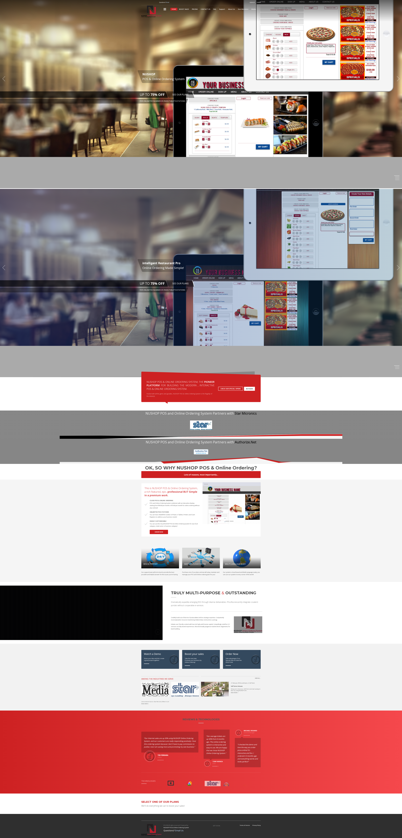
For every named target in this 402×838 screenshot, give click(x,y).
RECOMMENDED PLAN (162, 97)
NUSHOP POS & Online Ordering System (176, 827)
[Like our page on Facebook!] (142, 2)
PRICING (195, 9)
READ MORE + (145, 703)
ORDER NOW (159, 532)
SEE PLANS (145, 97)
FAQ (214, 9)
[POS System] (248, 39)
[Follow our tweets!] (151, 2)
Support (222, 9)
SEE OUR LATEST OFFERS (212, 284)
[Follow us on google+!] (147, 2)
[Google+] (227, 825)
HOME (174, 9)
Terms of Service (245, 825)
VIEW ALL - (258, 678)
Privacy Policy (256, 825)
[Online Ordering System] (248, 83)
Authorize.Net (245, 442)
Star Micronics (243, 9)
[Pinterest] (155, 2)
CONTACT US (205, 9)
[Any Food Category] (248, 128)
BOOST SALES (184, 9)
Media (253, 9)
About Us (231, 9)
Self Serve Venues (237, 686)
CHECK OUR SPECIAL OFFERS (230, 389)
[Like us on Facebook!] (222, 825)
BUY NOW (249, 389)
